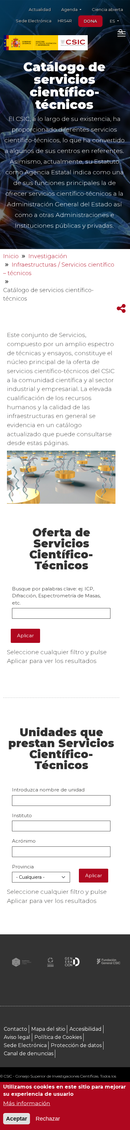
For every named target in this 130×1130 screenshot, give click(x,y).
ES (113, 21)
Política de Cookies (58, 1037)
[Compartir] (121, 308)
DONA (90, 21)
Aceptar (16, 1119)
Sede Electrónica (33, 20)
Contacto (15, 1029)
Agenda (70, 9)
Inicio (11, 256)
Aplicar (25, 635)
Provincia (23, 867)
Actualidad (40, 9)
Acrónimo (24, 841)
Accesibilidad (85, 1029)
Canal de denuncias (28, 1054)
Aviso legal (17, 1037)
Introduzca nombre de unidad (48, 790)
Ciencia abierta (107, 9)
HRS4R (65, 20)
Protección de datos (76, 1045)
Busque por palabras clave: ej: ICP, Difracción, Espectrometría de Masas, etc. (56, 596)
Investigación (47, 256)
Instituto (22, 815)
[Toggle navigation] (121, 35)
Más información (26, 1103)
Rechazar (48, 1119)
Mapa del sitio (48, 1029)
